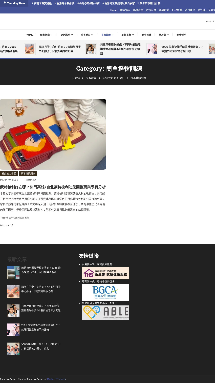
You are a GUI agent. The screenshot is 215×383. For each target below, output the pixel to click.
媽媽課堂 (138, 10)
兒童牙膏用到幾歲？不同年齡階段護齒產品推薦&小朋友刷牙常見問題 (116, 49)
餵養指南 (125, 10)
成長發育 (151, 10)
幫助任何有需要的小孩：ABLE (99, 303)
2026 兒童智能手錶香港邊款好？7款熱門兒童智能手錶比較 (178, 49)
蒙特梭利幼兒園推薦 (19, 217)
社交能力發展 (9, 173)
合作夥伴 (190, 10)
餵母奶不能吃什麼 (150, 3)
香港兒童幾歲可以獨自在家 (120, 3)
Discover (5, 225)
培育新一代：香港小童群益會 (98, 281)
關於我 (201, 10)
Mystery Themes (56, 379)
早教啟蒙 (164, 10)
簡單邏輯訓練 (28, 173)
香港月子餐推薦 (65, 3)
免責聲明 (181, 34)
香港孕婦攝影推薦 (89, 3)
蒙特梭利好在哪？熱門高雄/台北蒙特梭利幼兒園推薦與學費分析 (53, 187)
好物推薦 (177, 10)
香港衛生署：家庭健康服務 (97, 264)
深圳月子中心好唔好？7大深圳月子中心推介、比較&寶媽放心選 (56, 49)
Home (113, 10)
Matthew (31, 179)
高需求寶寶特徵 (43, 3)
